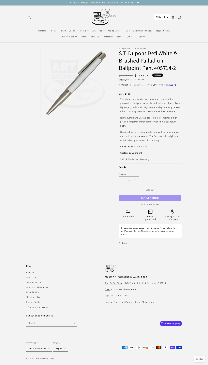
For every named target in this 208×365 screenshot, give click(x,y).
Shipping (122, 79)
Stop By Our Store (113, 283)
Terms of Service (132, 231)
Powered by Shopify (47, 358)
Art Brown (36, 358)
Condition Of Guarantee (37, 287)
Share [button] (124, 243)
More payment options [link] (150, 205)
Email (107, 289)
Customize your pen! (131, 152)
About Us (30, 272)
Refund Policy (172, 228)
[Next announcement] (181, 2)
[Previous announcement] (27, 2)
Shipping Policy (158, 228)
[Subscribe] (74, 323)
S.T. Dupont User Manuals (37, 307)
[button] (29, 17)
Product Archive (33, 302)
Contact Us (31, 277)
